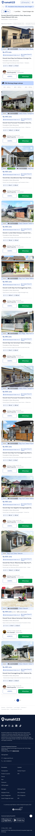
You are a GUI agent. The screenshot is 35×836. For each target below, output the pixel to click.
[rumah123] (17, 719)
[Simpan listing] (31, 28)
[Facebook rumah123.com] (2, 726)
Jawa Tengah (17, 707)
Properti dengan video (28, 11)
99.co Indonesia (21, 792)
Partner (3, 776)
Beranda (3, 707)
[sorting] (11, 11)
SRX (18, 798)
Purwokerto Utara (5, 709)
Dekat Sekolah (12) (19, 23)
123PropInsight (4, 785)
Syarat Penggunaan (6, 795)
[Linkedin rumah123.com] (16, 725)
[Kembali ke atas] (31, 816)
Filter (7, 11)
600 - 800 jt (28, 87)
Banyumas (23, 707)
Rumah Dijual (9, 707)
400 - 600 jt (17, 87)
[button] (18, 6)
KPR (18, 773)
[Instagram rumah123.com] (9, 726)
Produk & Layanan (5, 773)
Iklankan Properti (21, 771)
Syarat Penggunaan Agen (7, 798)
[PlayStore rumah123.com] (19, 820)
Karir (2, 779)
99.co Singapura (21, 795)
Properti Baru (17, 11)
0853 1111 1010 (16, 751)
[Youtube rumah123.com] (13, 726)
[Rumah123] (8, 2)
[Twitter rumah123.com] (6, 726)
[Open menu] (33, 2)
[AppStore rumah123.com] (6, 820)
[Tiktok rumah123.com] (20, 725)
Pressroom (3, 782)
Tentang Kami (4, 771)
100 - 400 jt (6, 87)
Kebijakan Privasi (5, 792)
